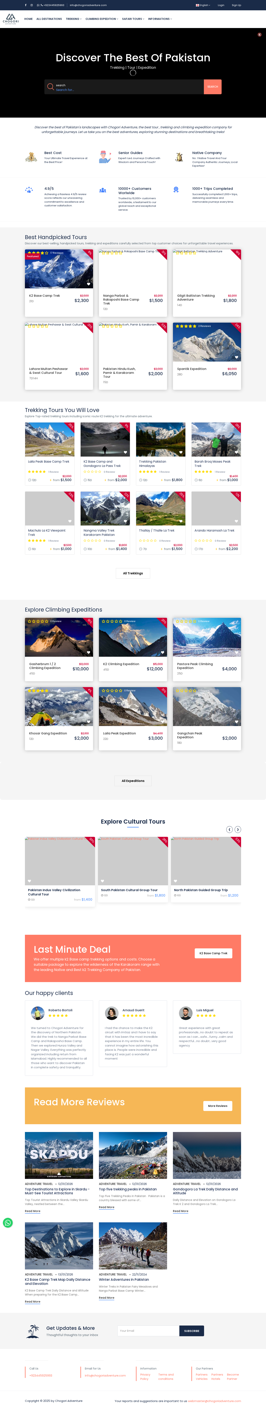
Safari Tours (132, 19)
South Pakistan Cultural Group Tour (129, 890)
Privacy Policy (145, 1377)
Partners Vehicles (202, 1377)
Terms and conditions (166, 1377)
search (60, 85)
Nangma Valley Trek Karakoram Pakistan (99, 532)
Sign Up (236, 5)
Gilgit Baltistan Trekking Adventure (196, 297)
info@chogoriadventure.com (88, 5)
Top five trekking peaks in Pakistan (128, 1189)
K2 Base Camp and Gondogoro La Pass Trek (102, 463)
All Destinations (49, 19)
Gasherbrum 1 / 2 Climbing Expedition (45, 666)
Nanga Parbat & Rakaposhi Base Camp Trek (121, 299)
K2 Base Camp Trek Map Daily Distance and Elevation (57, 1281)
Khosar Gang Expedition (48, 733)
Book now (59, 265)
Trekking (73, 19)
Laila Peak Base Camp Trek (48, 461)
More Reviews (217, 1106)
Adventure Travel (39, 1184)
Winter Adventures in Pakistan (124, 1279)
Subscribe (191, 1331)
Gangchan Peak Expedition (189, 735)
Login (221, 5)
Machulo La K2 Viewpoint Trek (47, 532)
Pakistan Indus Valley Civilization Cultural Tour (54, 892)
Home (28, 19)
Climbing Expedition (100, 19)
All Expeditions (133, 781)
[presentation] (229, 829)
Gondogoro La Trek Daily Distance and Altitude (205, 1191)
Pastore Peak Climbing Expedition (195, 666)
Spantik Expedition (191, 369)
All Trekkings (133, 573)
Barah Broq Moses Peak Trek (213, 463)
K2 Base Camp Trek (44, 295)
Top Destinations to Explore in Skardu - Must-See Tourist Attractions (57, 1191)
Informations (159, 19)
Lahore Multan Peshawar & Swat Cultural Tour (48, 371)
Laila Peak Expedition (119, 733)
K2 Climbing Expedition (121, 664)
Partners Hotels (217, 1377)
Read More (32, 1211)
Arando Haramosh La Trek (214, 530)
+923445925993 (51, 5)
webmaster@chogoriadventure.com (214, 1401)
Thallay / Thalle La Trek (156, 530)
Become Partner (233, 1377)
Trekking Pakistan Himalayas (152, 463)
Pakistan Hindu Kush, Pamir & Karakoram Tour (119, 373)
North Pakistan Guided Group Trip (201, 890)
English (204, 5)
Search (212, 87)
